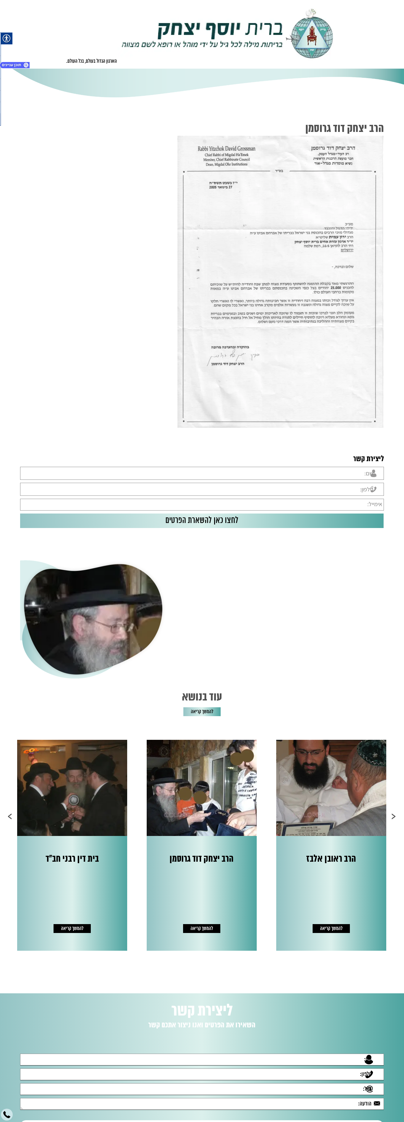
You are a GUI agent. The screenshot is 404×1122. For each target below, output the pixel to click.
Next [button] (10, 816)
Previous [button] (394, 816)
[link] (228, 34)
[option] (329, 845)
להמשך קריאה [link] (202, 712)
